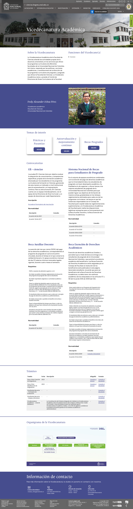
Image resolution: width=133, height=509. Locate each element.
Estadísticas (38, 506)
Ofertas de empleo (21, 502)
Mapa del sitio (53, 501)
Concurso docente (21, 504)
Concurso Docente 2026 (111, 8)
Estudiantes (87, 1)
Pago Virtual (4, 505)
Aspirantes (79, 1)
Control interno (21, 505)
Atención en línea (54, 504)
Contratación (4, 502)
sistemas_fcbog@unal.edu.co (101, 504)
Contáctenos (53, 505)
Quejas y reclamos (39, 504)
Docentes (102, 1)
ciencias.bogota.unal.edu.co (37, 5)
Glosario (52, 506)
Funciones (72, 57)
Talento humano (21, 501)
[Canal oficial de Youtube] (124, 1)
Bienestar (86, 8)
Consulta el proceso (93, 380)
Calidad (3, 506)
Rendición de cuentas (7, 504)
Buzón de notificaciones (23, 506)
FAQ (51, 502)
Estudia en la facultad (45, 8)
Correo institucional (40, 501)
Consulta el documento (94, 354)
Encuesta (37, 505)
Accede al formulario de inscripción (41, 204)
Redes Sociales (39, 502)
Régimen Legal (5, 501)
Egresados (95, 1)
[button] (39, 149)
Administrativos (111, 1)
